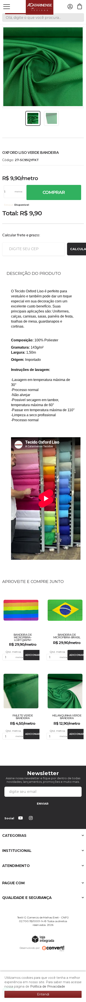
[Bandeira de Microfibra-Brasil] (65, 625)
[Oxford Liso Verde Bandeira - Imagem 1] (32, 118)
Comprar (54, 192)
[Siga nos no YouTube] (21, 818)
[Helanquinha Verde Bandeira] (65, 705)
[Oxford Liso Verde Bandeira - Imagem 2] (51, 118)
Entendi (43, 994)
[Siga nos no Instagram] (31, 818)
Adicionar (32, 654)
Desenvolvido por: (30, 947)
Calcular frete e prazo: (21, 235)
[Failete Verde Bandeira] (20, 705)
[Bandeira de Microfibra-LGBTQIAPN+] (20, 625)
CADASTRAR (43, 804)
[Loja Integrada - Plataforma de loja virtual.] (43, 939)
